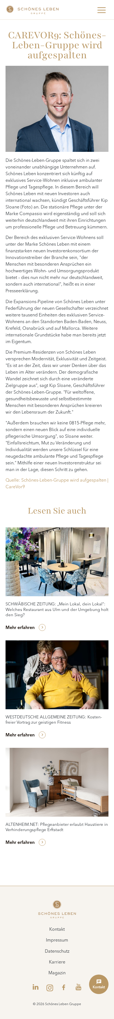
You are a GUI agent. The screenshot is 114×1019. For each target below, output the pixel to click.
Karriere (57, 962)
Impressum (57, 940)
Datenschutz (57, 951)
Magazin (57, 973)
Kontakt (57, 929)
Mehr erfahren (20, 628)
